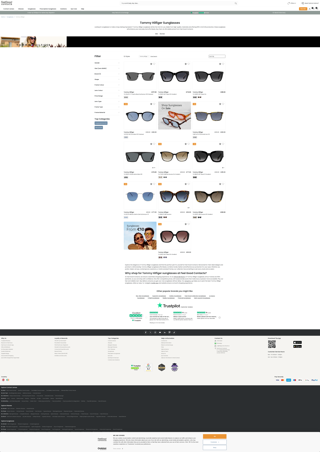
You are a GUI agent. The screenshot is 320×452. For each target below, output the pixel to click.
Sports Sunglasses (36, 426)
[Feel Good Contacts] (6, 3)
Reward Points (58, 351)
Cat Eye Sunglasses (23, 429)
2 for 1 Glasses (111, 349)
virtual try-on (189, 281)
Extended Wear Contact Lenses (68, 390)
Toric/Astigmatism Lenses (15, 393)
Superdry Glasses (46, 416)
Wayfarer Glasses (68, 411)
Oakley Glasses (36, 416)
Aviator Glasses (11, 411)
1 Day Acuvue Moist (56, 401)
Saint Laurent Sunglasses (202, 298)
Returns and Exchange (167, 345)
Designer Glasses (112, 345)
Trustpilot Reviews (5, 340)
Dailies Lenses (20, 398)
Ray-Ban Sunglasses (142, 296)
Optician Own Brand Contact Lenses (170, 357)
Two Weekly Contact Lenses (52, 390)
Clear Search (153, 56)
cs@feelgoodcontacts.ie (222, 346)
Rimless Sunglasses (47, 426)
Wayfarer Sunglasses (34, 429)
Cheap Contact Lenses (15, 395)
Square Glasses (47, 411)
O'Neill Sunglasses (153, 298)
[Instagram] (155, 332)
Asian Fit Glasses (94, 414)
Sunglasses (32, 9)
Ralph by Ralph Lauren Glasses (87, 416)
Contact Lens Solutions (114, 360)
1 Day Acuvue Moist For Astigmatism (71, 401)
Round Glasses (29, 411)
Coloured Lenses (37, 393)
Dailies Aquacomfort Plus (44, 401)
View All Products (102, 401)
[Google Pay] (297, 346)
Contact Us (164, 340)
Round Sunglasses (46, 429)
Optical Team (164, 351)
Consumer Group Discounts (62, 349)
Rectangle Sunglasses (67, 429)
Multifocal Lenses (27, 393)
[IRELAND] (8, 380)
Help (82, 9)
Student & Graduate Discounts (62, 347)
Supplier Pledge (5, 353)
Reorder (303, 9)
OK (215, 436)
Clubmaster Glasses (79, 411)
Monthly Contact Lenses (24, 390)
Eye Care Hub (164, 355)
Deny (214, 447)
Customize (214, 442)
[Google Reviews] (148, 371)
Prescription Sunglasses (48, 9)
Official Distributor (5, 347)
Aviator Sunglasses (11, 429)
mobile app (154, 283)
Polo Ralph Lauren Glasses (58, 416)
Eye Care (74, 9)
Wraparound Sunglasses (92, 429)
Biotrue (52, 398)
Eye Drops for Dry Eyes (113, 357)
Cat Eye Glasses (20, 411)
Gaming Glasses (45, 414)
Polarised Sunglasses (24, 426)
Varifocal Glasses (75, 414)
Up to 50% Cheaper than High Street (10, 357)
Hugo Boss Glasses (101, 416)
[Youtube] (160, 332)
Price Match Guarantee (60, 343)
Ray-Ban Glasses (27, 416)
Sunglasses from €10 (101, 123)
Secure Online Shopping (7, 355)
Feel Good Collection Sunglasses (195, 296)
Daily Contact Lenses (11, 390)
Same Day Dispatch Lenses (28, 395)
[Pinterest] (169, 332)
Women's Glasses (20, 408)
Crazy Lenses (40, 395)
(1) (100, 74)
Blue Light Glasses (112, 347)
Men (156, 34)
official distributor (179, 277)
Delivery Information (166, 343)
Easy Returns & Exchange (120, 13)
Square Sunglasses (79, 429)
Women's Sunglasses (23, 424)
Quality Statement (5, 351)
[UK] (3, 380)
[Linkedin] (165, 332)
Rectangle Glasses (57, 411)
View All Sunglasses (117, 429)
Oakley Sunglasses (175, 296)
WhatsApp (219, 343)
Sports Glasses (54, 414)
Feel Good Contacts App (7, 345)
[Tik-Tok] (174, 332)
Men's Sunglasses (12, 424)
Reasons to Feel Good (6, 343)
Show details (117, 448)
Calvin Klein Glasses (112, 416)
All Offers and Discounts (61, 355)
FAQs (162, 347)
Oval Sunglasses (56, 429)
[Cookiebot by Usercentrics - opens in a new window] (102, 448)
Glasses (21, 9)
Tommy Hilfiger (143, 56)
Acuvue (13, 398)
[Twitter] (150, 332)
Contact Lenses (8, 9)
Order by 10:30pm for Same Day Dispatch (40, 13)
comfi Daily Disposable (14, 401)
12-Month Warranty (279, 13)
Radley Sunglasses (169, 298)
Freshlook (33, 398)
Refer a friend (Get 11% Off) (61, 353)
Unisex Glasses (30, 408)
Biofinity (27, 398)
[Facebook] (146, 332)
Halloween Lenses (49, 395)
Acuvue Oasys (25, 401)
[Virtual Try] (151, 64)
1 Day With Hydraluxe (91, 401)
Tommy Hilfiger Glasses (72, 416)
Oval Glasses (38, 411)
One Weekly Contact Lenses (37, 390)
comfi (8, 398)
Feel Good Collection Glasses (14, 416)
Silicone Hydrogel (59, 395)
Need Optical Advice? (312, 3)
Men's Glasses (11, 408)
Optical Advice (165, 349)
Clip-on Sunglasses (58, 426)
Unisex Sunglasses (34, 424)
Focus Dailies (46, 398)
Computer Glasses (24, 414)
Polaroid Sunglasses (184, 298)
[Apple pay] (297, 342)
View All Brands (59, 398)
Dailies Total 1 (33, 401)
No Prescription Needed (7, 349)
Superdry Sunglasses (159, 296)
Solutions (63, 9)
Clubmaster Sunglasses (105, 429)
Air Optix (39, 398)
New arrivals (98, 127)
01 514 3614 (219, 341)
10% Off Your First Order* (60, 340)
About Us (163, 353)
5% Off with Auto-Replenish (61, 345)
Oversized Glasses (64, 414)
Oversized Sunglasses (70, 426)
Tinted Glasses (84, 414)
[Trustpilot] (136, 370)
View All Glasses (104, 414)
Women (162, 34)
